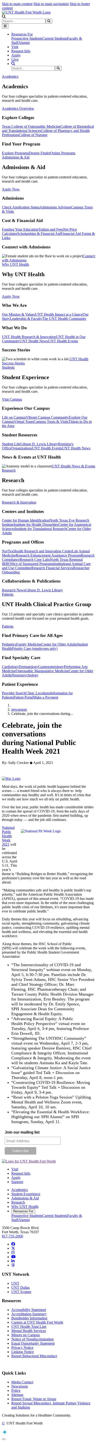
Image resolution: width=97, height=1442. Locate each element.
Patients (7, 626)
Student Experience (25, 1194)
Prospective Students (26, 38)
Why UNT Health (24, 1207)
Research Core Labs (35, 560)
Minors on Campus (25, 1335)
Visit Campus (12, 399)
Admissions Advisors (55, 207)
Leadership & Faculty (26, 319)
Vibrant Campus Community (47, 417)
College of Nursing (33, 135)
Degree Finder (39, 153)
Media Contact (22, 1382)
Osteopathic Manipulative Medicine (42, 671)
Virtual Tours (24, 422)
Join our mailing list (22, 1132)
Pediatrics (9, 644)
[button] (4, 16)
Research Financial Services (52, 568)
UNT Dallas (20, 1288)
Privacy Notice (22, 1348)
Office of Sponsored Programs (30, 564)
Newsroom (19, 1386)
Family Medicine (28, 644)
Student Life (11, 444)
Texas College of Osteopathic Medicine (31, 126)
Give (15, 59)
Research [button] (9, 470)
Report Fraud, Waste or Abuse (33, 1399)
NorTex (7, 551)
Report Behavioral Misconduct (34, 1356)
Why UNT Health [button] (15, 264)
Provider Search (14, 693)
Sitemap (17, 1395)
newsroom (19, 709)
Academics (19, 1190)
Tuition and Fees (50, 229)
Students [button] (8, 367)
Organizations (21, 448)
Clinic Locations (38, 693)
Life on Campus (14, 417)
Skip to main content (17, 4)
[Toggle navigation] (5, 26)
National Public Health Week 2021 (8, 836)
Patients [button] (7, 594)
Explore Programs (15, 153)
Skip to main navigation (51, 4)
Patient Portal (23, 697)
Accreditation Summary (29, 1314)
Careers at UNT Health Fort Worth (37, 1322)
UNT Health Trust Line (28, 1327)
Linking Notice (22, 1352)
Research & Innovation (19, 502)
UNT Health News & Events (73, 466)
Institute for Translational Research (40, 529)
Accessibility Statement (28, 1310)
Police (15, 1391)
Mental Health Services (28, 1331)
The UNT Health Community (64, 319)
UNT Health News (34, 341)
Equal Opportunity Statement (33, 1343)
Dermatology (28, 667)
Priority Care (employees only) (34, 648)
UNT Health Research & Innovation (29, 337)
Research (18, 1202)
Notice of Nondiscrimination (32, 1339)
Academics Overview (18, 108)
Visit (14, 47)
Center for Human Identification (25, 520)
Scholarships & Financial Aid (39, 234)
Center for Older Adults (59, 644)
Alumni (24, 43)
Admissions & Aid (25, 1198)
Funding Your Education (20, 229)
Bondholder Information (29, 1318)
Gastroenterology (51, 667)
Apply (16, 55)
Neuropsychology (25, 675)
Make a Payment (45, 697)
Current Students (54, 38)
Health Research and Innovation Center (42, 551)
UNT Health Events (63, 341)
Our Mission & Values (18, 314)
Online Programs (62, 153)
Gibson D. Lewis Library (39, 444)
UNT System (21, 1292)
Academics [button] (10, 76)
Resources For (23, 1211)
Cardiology (10, 667)
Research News (13, 590)
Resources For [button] (22, 34)
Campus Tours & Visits (51, 422)
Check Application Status (21, 207)
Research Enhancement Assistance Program (48, 555)
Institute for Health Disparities (36, 525)
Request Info (20, 51)
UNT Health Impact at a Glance (59, 314)
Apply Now (11, 189)
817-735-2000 (12, 1236)
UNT (15, 1283)
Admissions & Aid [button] (15, 157)
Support (17, 1182)
